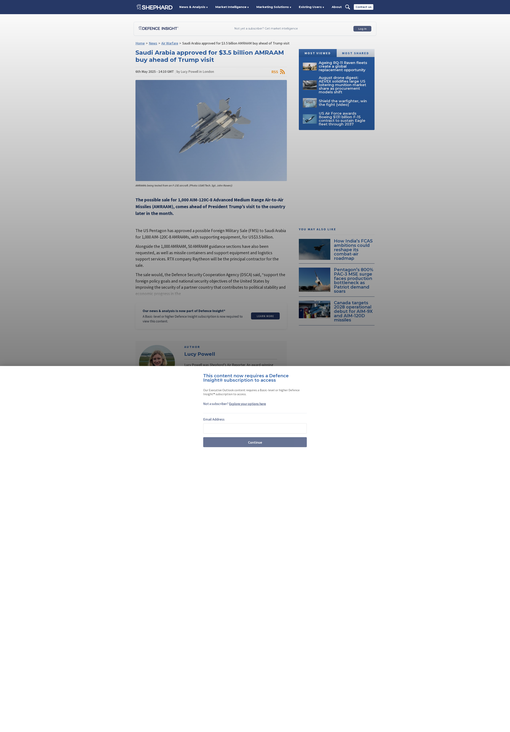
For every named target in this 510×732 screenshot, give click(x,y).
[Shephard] (155, 7)
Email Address (214, 419)
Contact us (364, 7)
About (337, 7)
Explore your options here (247, 404)
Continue (255, 442)
